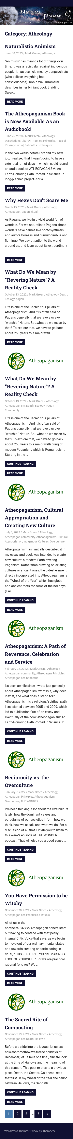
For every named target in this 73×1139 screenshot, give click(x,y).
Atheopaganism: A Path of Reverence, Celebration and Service (35, 654)
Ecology (10, 299)
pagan (26, 211)
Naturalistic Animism (30, 46)
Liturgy (26, 140)
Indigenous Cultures (36, 541)
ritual (20, 145)
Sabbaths (31, 145)
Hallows (40, 1038)
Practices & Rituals (38, 915)
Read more (15, 101)
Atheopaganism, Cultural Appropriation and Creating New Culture (34, 518)
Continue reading (21, 464)
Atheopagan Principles (50, 673)
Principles (49, 140)
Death (63, 294)
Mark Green (32, 53)
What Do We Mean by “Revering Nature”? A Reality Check (30, 280)
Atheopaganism (15, 405)
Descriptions (12, 140)
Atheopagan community (20, 537)
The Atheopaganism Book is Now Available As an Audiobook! (35, 121)
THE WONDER (29, 801)
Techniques (45, 145)
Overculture (57, 541)
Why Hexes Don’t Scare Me (36, 200)
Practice (37, 140)
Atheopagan (12, 211)
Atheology (48, 53)
